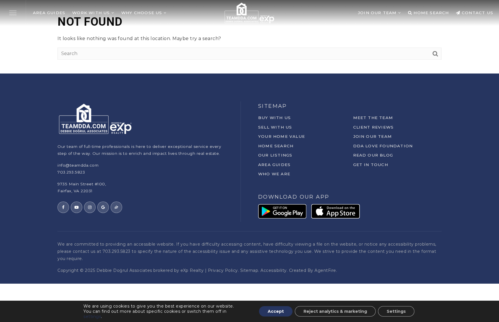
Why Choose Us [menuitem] (142, 12)
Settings (396, 311)
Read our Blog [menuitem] (373, 155)
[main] (249, 37)
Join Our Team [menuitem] (378, 12)
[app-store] (335, 211)
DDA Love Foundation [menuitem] (383, 146)
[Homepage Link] (249, 12)
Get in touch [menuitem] (370, 164)
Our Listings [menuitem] (275, 155)
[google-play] (282, 211)
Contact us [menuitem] (476, 12)
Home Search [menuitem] (430, 12)
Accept (276, 311)
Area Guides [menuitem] (49, 12)
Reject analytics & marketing (335, 311)
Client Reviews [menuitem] (373, 127)
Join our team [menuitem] (372, 136)
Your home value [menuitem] (281, 136)
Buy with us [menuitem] (274, 117)
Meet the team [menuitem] (373, 117)
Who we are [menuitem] (274, 174)
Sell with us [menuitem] (275, 127)
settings (92, 316)
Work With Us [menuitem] (91, 12)
